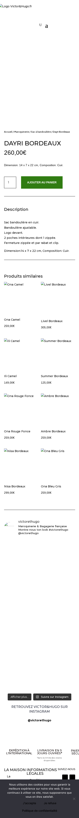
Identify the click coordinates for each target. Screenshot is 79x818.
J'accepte (29, 803)
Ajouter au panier (42, 182)
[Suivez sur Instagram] (65, 777)
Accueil (8, 131)
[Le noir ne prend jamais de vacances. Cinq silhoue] (39, 650)
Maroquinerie (21, 131)
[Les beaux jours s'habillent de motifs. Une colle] (39, 631)
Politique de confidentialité (39, 810)
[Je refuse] (74, 799)
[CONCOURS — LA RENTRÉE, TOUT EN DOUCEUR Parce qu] (39, 581)
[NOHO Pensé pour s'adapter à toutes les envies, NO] (39, 676)
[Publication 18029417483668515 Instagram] (39, 687)
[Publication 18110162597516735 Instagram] (39, 664)
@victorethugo (39, 720)
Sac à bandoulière (41, 131)
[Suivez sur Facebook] (72, 777)
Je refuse (50, 803)
